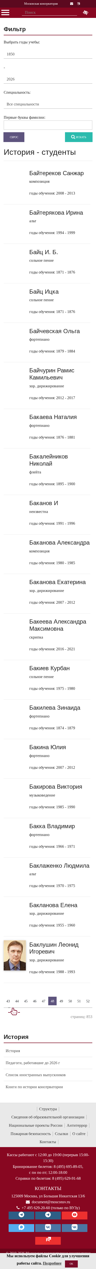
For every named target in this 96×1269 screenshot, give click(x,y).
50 (70, 1001)
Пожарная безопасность (31, 1134)
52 (88, 1001)
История (13, 1051)
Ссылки (61, 1134)
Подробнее (52, 1263)
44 (17, 1001)
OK (71, 1263)
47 (43, 1001)
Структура (48, 1109)
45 (26, 1001)
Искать (80, 137)
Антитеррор (77, 1125)
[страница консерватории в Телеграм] (21, 1215)
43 (8, 1001)
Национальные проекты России (36, 1125)
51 (79, 1001)
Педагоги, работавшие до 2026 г (33, 1063)
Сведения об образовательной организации (47, 1117)
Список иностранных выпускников (36, 1075)
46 (34, 1001)
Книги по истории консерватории (34, 1087)
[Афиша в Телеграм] (48, 1241)
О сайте (78, 1134)
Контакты (48, 1142)
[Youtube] (74, 1215)
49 (61, 1001)
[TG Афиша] (48, 1215)
